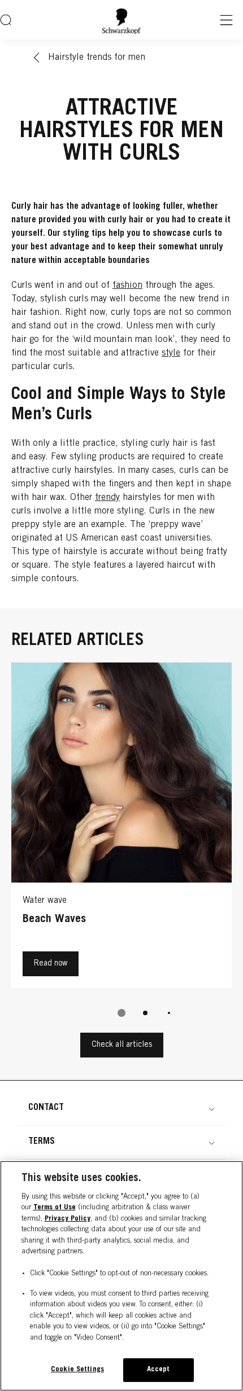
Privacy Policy (67, 1219)
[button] (121, 1107)
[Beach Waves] (121, 827)
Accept (158, 1370)
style (171, 353)
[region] (121, 1276)
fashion (127, 285)
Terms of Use (54, 1208)
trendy (107, 497)
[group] (121, 847)
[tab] (121, 1013)
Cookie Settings (77, 1370)
